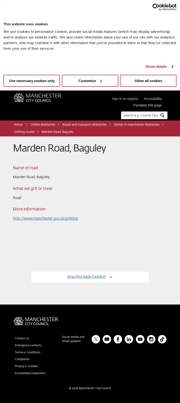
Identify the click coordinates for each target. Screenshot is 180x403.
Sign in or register (125, 99)
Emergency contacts (28, 345)
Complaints (22, 359)
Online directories (42, 124)
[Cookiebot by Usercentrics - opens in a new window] (155, 7)
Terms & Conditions (27, 352)
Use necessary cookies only (32, 81)
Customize (87, 81)
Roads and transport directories (84, 124)
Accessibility (153, 99)
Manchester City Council (44, 95)
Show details (156, 66)
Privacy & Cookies (26, 366)
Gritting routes (24, 132)
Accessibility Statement (30, 373)
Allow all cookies (148, 81)
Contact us (22, 338)
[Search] (162, 115)
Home (18, 124)
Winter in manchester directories (137, 124)
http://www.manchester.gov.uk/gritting (45, 218)
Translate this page (147, 105)
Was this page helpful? (86, 277)
